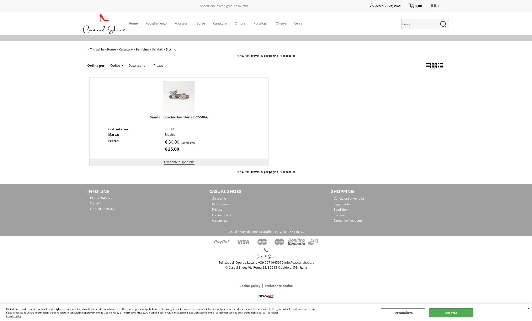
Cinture (240, 23)
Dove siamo (220, 204)
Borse (201, 23)
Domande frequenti (348, 220)
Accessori (181, 23)
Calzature (220, 23)
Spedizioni (341, 209)
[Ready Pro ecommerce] (266, 296)
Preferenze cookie (279, 286)
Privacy (217, 209)
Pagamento (342, 204)
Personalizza (403, 313)
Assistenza (219, 220)
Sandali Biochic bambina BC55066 (179, 117)
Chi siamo (219, 198)
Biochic (170, 134)
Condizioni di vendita (349, 198)
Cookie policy (13, 316)
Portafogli (260, 23)
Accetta (451, 313)
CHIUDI (528, 308)
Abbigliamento (156, 23)
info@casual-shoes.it (299, 262)
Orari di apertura (102, 209)
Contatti (95, 203)
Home (133, 23)
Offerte (281, 23)
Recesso (339, 215)
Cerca (298, 23)
